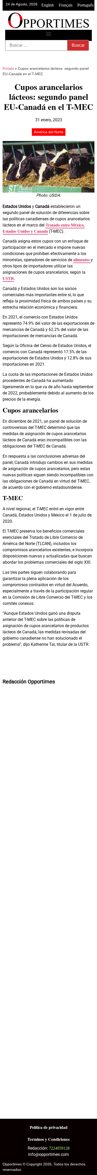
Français (65, 5)
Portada (8, 68)
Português (85, 5)
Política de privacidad (49, 1127)
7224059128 (59, 1148)
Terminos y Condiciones (48, 1139)
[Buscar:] (36, 45)
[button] (48, 34)
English (47, 5)
